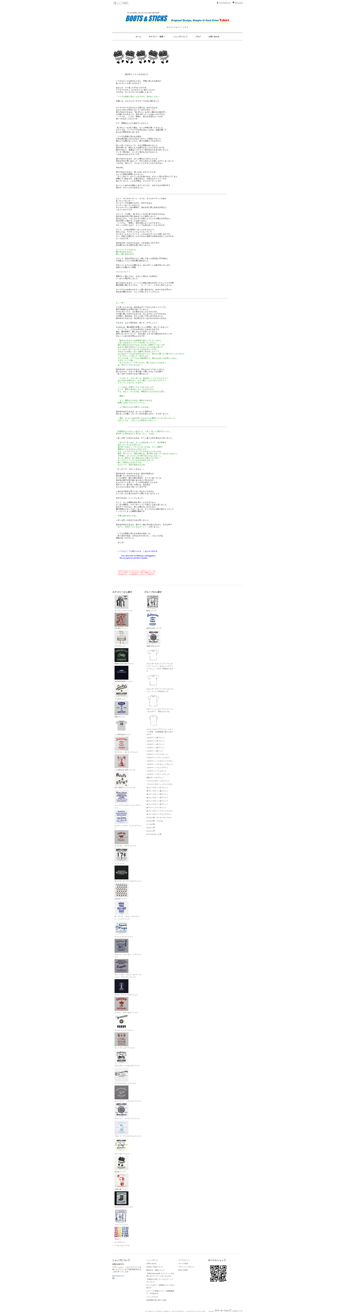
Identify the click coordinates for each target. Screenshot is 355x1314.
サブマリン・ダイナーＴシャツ (126, 752)
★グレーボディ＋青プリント (157, 804)
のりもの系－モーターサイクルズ (158, 818)
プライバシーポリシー (186, 1267)
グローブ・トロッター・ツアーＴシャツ (128, 956)
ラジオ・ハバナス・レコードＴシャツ (128, 827)
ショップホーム (152, 1260)
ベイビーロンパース (122, 1246)
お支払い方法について (154, 1267)
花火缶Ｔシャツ (120, 1172)
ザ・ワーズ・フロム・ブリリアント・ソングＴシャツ (127, 917)
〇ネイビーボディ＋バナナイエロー (159, 784)
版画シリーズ (151, 611)
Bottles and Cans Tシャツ (124, 664)
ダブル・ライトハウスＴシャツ (126, 995)
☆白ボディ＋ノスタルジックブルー (159, 761)
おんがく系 (150, 827)
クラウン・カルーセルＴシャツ (126, 1012)
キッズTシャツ (120, 1242)
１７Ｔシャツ (120, 863)
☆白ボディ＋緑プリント (155, 748)
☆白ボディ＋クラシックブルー (158, 758)
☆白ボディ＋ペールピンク (156, 771)
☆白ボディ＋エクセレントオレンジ (159, 764)
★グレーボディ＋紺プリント (157, 794)
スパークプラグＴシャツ (124, 937)
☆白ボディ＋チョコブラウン (157, 768)
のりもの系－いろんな (154, 821)
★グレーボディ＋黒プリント (157, 791)
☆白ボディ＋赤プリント (155, 744)
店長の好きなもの (153, 646)
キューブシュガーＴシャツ (125, 1048)
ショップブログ (152, 1297)
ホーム (138, 37)
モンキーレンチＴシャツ (124, 1030)
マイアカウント (225, 3)
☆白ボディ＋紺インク (154, 751)
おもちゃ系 (150, 831)
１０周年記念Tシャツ (122, 735)
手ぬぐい (118, 1239)
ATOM (185, 1270)
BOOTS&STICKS (118, 1276)
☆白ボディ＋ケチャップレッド (158, 774)
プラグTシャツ (120, 646)
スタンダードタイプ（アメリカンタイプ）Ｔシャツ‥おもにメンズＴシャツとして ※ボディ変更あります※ (159, 667)
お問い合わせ (214, 37)
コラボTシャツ (120, 699)
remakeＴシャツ (121, 899)
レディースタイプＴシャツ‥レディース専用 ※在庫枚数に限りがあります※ (159, 731)
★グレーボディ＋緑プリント (157, 801)
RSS (180, 1270)
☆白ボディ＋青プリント (155, 741)
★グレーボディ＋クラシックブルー (159, 811)
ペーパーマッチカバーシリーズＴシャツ (128, 806)
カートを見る (183, 1263)
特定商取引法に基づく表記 (156, 1300)
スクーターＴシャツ (122, 1154)
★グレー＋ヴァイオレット (156, 808)
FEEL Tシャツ (120, 717)
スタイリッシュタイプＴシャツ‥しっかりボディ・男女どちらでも (159, 710)
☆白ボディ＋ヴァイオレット (157, 754)
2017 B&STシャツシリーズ (125, 788)
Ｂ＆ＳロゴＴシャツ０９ (124, 1207)
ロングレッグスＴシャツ (124, 611)
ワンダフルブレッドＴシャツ (125, 1083)
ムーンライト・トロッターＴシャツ (128, 1101)
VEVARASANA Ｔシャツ (124, 681)
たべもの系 (150, 824)
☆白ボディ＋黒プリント (155, 738)
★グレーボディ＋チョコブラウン (158, 814)
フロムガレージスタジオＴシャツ (127, 1066)
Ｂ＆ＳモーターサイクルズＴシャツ (128, 881)
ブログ (198, 37)
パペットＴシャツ (121, 1225)
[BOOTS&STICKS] (113, 1278)
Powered (211, 1311)
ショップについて (180, 37)
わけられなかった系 (153, 834)
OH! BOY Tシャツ (121, 628)
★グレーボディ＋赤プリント (157, 798)
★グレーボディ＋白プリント (157, 788)
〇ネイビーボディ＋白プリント (158, 781)
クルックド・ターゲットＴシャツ (127, 1118)
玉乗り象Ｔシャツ (121, 1189)
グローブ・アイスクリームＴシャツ (128, 1136)
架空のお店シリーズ (153, 628)
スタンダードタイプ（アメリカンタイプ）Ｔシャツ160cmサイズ (159, 690)
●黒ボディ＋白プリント (155, 778)
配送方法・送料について (155, 1270)
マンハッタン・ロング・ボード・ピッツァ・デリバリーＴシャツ (128, 976)
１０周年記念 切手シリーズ (125, 770)
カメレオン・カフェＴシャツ (125, 846)
